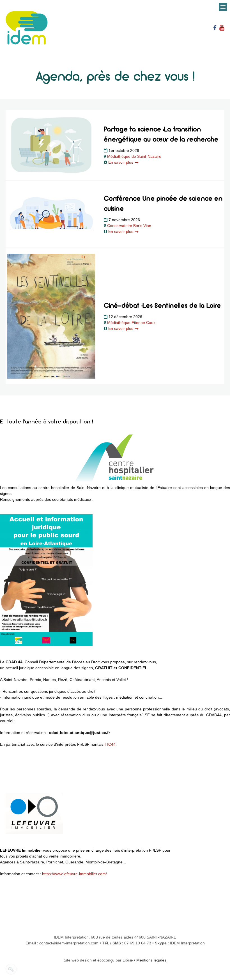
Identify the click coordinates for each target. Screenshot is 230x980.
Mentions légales (151, 960)
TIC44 (110, 744)
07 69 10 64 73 (137, 943)
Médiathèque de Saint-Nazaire (134, 156)
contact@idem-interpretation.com (68, 943)
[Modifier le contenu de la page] (11, 969)
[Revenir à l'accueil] (27, 27)
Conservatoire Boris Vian (129, 225)
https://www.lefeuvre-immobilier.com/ (74, 874)
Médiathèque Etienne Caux (131, 322)
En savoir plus (121, 162)
